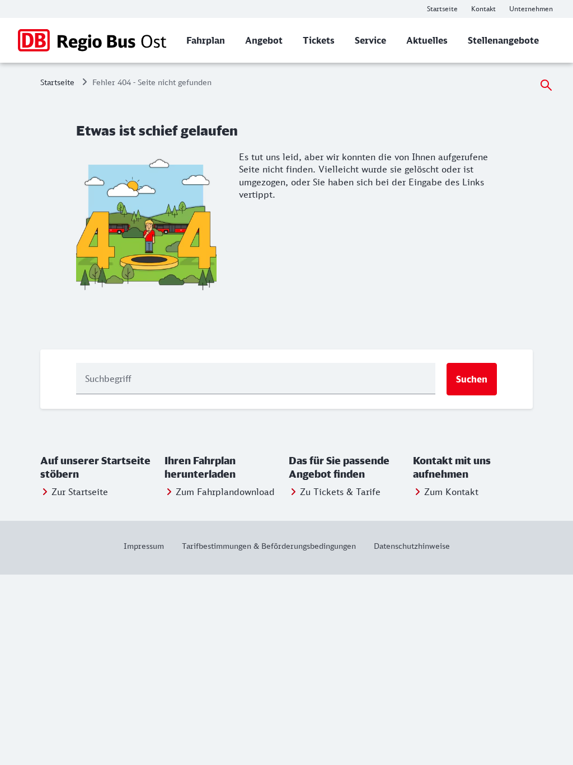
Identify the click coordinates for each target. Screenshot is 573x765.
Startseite (57, 82)
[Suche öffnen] (546, 85)
